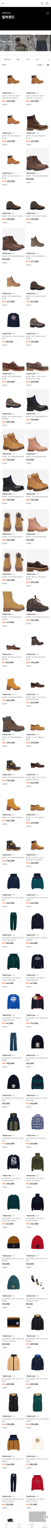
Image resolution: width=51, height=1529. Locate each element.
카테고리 (19, 1527)
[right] (49, 60)
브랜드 (32, 1527)
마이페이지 (45, 1527)
